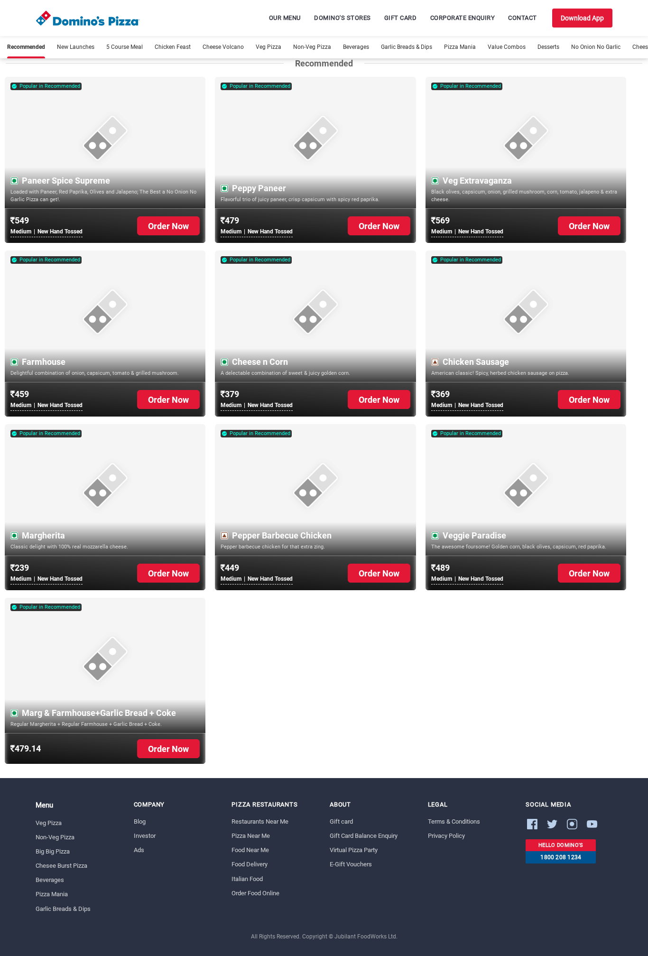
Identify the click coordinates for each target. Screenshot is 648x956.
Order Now (168, 226)
